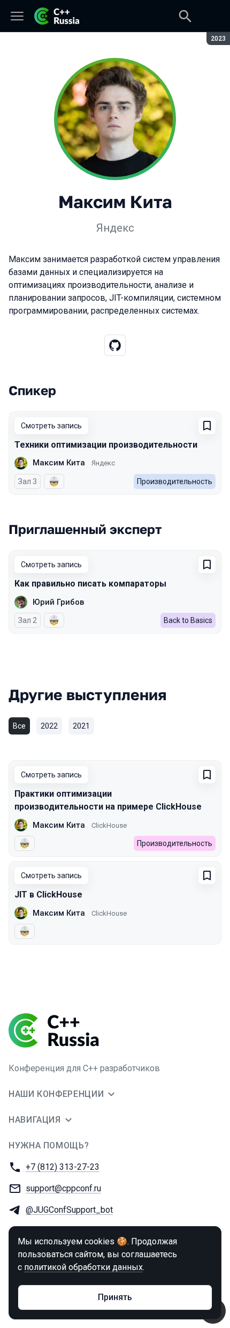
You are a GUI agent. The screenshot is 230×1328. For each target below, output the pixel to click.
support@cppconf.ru (63, 1188)
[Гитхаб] (115, 345)
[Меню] (17, 16)
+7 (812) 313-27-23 (62, 1167)
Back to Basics (188, 620)
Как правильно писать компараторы (90, 583)
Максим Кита (59, 462)
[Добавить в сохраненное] (207, 425)
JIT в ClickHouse (48, 894)
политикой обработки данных (83, 1267)
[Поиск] (185, 16)
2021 (81, 726)
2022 (49, 726)
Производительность (174, 481)
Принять (115, 1297)
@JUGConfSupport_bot (69, 1210)
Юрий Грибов (58, 602)
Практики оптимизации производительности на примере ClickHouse (108, 800)
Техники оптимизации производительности (105, 445)
